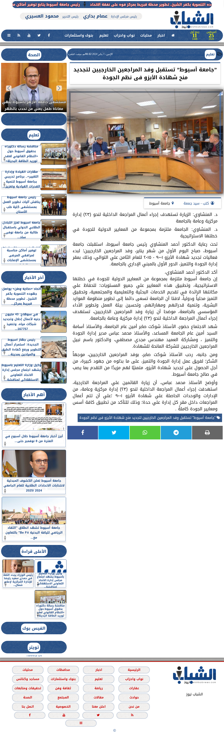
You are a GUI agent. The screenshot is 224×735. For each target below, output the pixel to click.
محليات (146, 35)
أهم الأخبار (34, 395)
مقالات (99, 697)
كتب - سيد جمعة (196, 203)
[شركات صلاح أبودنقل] (81, 10)
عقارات (134, 688)
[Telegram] (176, 432)
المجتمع (63, 697)
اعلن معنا (99, 707)
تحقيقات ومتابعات (27, 688)
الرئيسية (134, 670)
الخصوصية (63, 707)
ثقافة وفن (63, 688)
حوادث (134, 697)
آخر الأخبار (34, 277)
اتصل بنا (28, 707)
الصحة (34, 55)
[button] (59, 88)
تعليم (103, 35)
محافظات (63, 670)
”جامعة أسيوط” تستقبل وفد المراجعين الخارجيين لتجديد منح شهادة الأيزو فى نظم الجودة (148, 417)
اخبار (161, 35)
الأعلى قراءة (33, 551)
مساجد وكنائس (27, 679)
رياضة (98, 688)
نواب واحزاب (124, 35)
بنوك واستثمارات (79, 35)
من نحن (134, 707)
